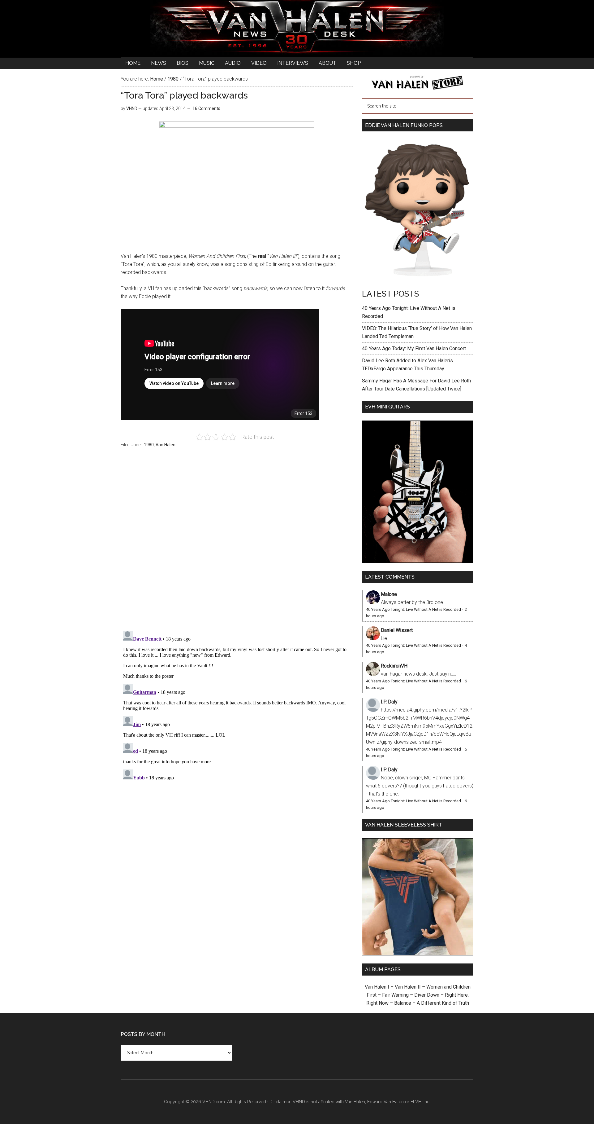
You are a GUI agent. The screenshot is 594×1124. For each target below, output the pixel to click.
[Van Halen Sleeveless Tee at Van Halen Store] (417, 954)
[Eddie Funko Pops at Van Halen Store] (417, 279)
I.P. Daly (389, 702)
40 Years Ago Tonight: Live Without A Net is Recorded (413, 609)
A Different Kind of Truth (443, 1003)
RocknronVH (394, 666)
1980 (149, 444)
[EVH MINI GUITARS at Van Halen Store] (417, 561)
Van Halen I (377, 987)
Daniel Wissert (397, 630)
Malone (389, 594)
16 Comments (206, 108)
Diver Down (426, 995)
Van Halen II (408, 987)
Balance (402, 1003)
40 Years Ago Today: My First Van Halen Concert (414, 348)
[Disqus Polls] (237, 542)
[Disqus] (237, 705)
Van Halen (165, 444)
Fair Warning (395, 995)
